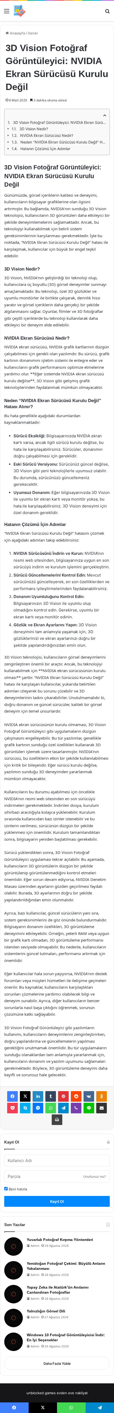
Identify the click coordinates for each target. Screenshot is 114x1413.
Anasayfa (17, 33)
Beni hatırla (17, 1189)
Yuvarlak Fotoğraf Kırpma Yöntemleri (60, 1240)
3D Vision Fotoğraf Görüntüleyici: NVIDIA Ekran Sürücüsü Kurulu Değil (59, 122)
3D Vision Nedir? (33, 129)
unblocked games (41, 1393)
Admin (34, 1246)
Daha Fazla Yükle (57, 1363)
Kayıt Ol (57, 1201)
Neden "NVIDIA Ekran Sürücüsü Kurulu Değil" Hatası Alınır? (63, 142)
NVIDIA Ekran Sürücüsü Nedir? (46, 135)
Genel (33, 33)
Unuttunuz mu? (94, 1176)
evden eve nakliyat (72, 1393)
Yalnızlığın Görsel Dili (46, 1311)
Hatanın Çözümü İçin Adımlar (45, 148)
